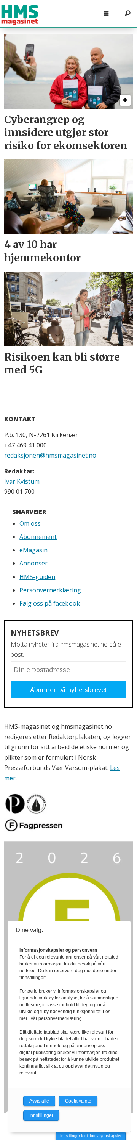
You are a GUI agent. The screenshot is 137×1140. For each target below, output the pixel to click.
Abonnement (38, 537)
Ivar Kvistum (22, 481)
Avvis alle (39, 1101)
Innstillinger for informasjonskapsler (90, 1136)
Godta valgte (78, 1101)
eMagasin (33, 550)
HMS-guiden (37, 577)
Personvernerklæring (50, 590)
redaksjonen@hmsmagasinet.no (50, 455)
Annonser (33, 563)
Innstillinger (41, 1115)
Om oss (30, 523)
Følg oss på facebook (49, 603)
